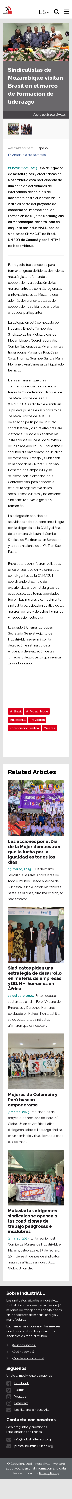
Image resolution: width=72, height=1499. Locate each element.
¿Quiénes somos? (24, 1345)
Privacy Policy (49, 1473)
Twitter (19, 1390)
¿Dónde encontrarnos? (28, 1358)
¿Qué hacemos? (23, 1352)
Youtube (20, 1396)
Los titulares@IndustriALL (31, 1410)
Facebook (21, 1383)
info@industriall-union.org (32, 1439)
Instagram (21, 1403)
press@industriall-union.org (33, 1446)
